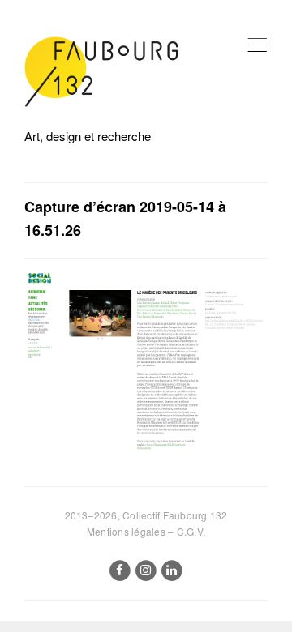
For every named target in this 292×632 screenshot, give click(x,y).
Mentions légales (126, 531)
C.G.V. (191, 531)
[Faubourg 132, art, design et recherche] (101, 71)
